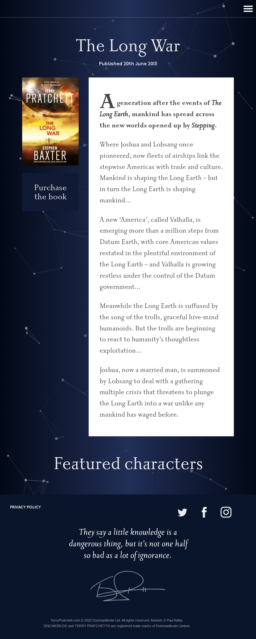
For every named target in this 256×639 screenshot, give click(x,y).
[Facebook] (204, 513)
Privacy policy (25, 507)
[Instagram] (226, 513)
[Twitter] (182, 513)
